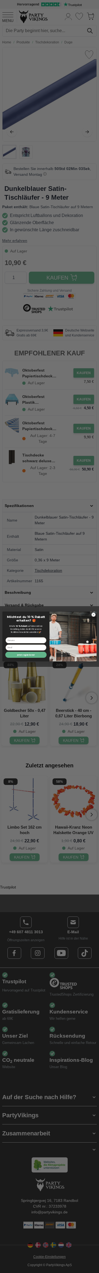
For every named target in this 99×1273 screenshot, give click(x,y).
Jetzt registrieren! (26, 655)
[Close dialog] (93, 614)
